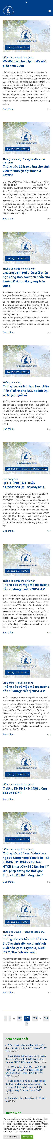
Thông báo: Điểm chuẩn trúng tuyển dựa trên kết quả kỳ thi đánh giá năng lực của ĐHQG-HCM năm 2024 (25, 1059)
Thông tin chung (12, 159)
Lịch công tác (10, 479)
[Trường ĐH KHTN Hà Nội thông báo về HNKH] (26, 763)
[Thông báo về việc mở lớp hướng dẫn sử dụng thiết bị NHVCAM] (26, 559)
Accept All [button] (27, 1137)
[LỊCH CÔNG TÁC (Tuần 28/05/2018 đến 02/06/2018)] (26, 457)
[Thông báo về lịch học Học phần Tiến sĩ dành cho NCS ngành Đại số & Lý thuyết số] (26, 361)
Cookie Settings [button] (11, 1137)
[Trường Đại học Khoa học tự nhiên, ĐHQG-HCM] (8, 10)
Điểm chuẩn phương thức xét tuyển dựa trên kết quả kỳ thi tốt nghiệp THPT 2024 (26, 1048)
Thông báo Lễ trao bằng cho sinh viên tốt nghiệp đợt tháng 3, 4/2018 (26, 171)
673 (19, 1018)
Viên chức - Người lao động (18, 57)
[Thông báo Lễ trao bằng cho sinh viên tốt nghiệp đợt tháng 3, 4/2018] (26, 138)
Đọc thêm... (9, 109)
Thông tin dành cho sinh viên (19, 268)
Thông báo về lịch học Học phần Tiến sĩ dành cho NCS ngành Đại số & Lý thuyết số (26, 391)
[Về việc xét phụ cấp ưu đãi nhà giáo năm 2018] (26, 36)
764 (46, 1018)
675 (35, 1018)
